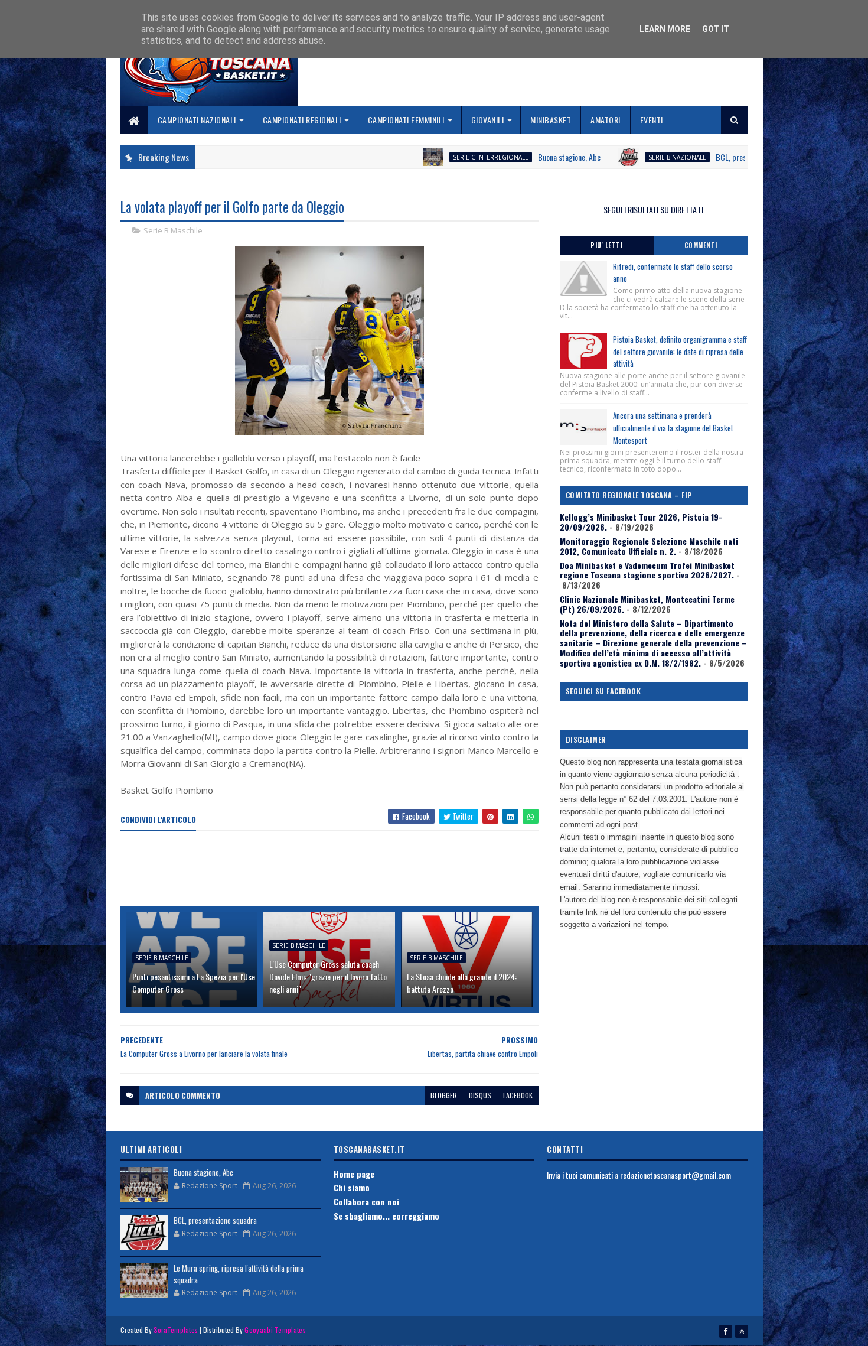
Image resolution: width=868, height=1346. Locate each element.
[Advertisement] (335, 869)
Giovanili (487, 119)
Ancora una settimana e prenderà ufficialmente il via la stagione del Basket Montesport (673, 427)
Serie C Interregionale (441, 157)
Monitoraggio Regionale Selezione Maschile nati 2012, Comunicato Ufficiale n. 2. (649, 546)
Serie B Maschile (173, 230)
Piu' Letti (606, 245)
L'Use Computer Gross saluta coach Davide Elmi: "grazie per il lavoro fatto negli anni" (328, 976)
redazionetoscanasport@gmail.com (675, 1175)
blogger (443, 1095)
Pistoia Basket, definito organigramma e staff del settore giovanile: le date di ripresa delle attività (680, 351)
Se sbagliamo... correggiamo (386, 1216)
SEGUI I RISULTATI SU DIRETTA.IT (653, 209)
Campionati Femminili (406, 119)
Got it (715, 29)
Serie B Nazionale (628, 157)
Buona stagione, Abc (519, 157)
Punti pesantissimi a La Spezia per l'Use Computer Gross (193, 982)
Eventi (651, 119)
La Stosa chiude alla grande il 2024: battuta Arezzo (462, 982)
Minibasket (550, 119)
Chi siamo (352, 1187)
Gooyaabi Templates (274, 1330)
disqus (480, 1095)
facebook (518, 1095)
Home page (354, 1174)
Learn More (664, 29)
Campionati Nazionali (197, 119)
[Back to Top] (741, 1331)
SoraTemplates (176, 1330)
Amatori (605, 119)
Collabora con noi (366, 1201)
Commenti (700, 245)
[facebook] (725, 1331)
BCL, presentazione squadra (709, 157)
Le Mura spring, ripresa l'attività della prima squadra (239, 1274)
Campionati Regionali (302, 119)
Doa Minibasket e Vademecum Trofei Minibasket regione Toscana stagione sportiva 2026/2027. (647, 570)
